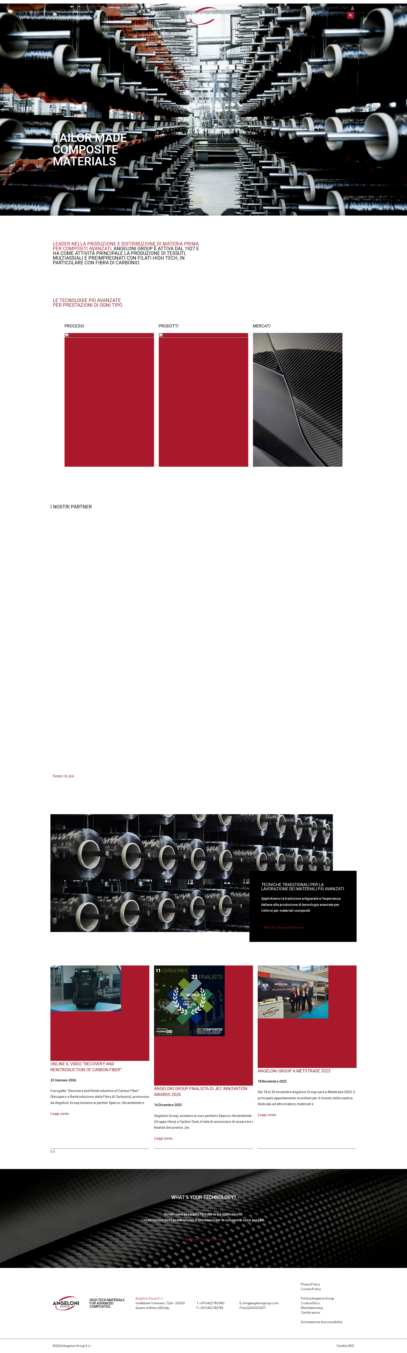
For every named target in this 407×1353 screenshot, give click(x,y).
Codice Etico (310, 1303)
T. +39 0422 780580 (210, 1303)
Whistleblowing (312, 1308)
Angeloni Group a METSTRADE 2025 (294, 1070)
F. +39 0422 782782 (210, 1308)
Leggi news (59, 1113)
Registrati (330, 7)
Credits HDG (345, 1346)
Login (344, 7)
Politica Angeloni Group (317, 1298)
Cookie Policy (311, 1289)
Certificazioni (310, 1312)
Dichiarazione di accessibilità (321, 1322)
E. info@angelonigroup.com (259, 1303)
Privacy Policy (310, 1284)
